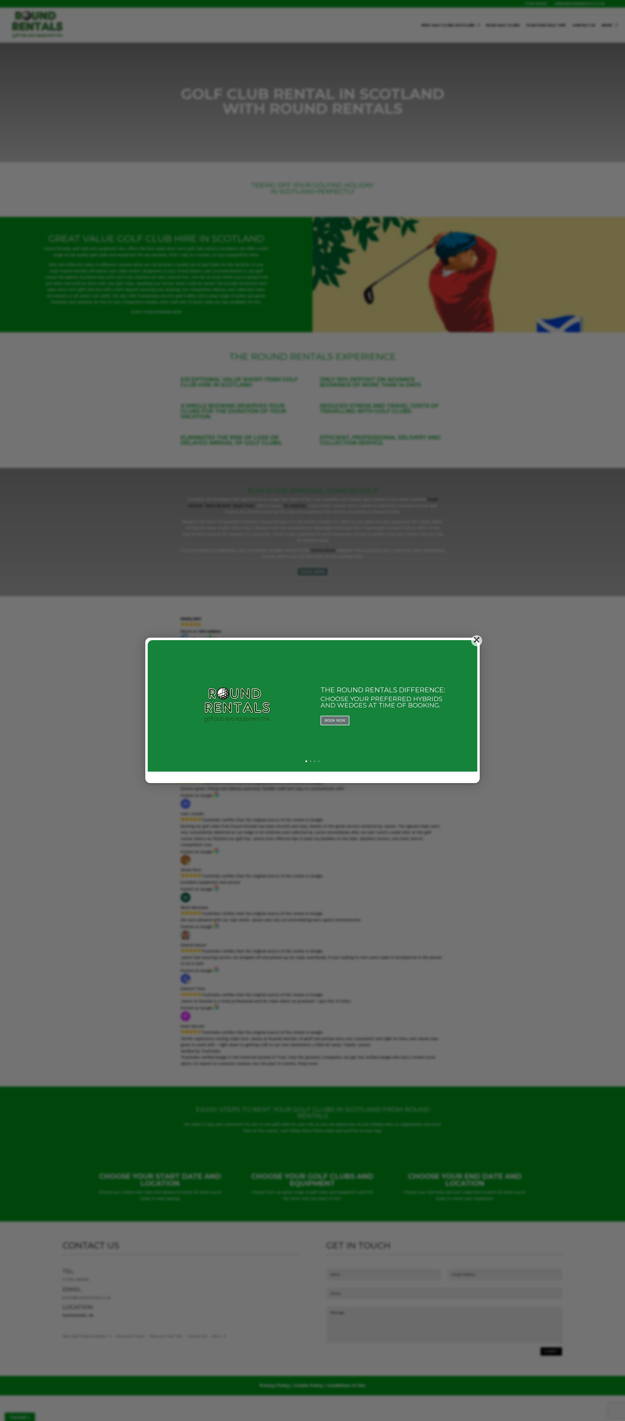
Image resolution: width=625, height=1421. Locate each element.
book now (335, 720)
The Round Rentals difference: (383, 690)
